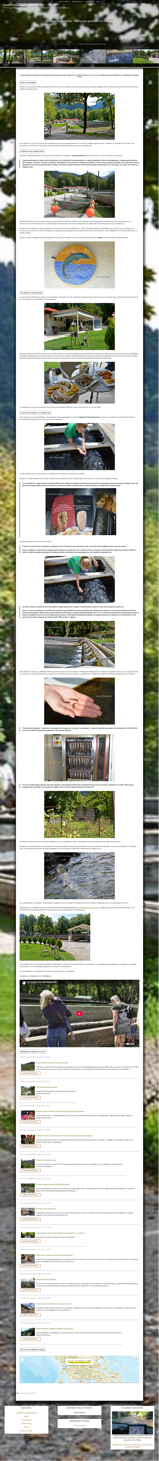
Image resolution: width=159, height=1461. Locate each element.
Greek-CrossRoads (15, 5)
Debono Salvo (97, 1457)
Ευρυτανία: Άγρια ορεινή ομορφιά (46, 1087)
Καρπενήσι (95, 75)
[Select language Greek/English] (98, 1)
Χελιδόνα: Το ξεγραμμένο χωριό (46, 1160)
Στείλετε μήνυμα (79, 1425)
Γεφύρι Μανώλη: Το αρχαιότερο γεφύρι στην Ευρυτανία (53, 1303)
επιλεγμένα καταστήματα (90, 908)
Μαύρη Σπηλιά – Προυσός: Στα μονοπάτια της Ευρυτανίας (54, 1255)
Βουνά (26, 1416)
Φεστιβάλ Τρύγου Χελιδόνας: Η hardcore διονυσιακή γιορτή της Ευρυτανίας (60, 1111)
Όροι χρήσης (80, 1457)
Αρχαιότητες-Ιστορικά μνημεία (26, 1413)
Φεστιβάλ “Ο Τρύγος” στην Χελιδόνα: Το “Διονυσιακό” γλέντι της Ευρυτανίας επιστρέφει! (64, 1135)
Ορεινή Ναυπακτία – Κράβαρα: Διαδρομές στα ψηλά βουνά (54, 1328)
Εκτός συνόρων (26, 1420)
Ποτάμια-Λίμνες (26, 1423)
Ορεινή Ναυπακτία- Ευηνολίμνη (46, 1279)
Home (54, 44)
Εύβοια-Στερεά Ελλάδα (64, 44)
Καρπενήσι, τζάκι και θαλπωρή (46, 1208)
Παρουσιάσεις (77, 1)
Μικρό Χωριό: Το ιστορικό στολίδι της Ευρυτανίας (52, 1062)
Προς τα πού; (63, 1)
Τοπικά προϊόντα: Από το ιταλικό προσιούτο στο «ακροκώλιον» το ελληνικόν (60, 1233)
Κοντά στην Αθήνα (26, 1431)
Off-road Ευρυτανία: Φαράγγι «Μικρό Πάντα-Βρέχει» (53, 1184)
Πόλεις (26, 1427)
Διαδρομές (89, 1)
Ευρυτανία (75, 44)
